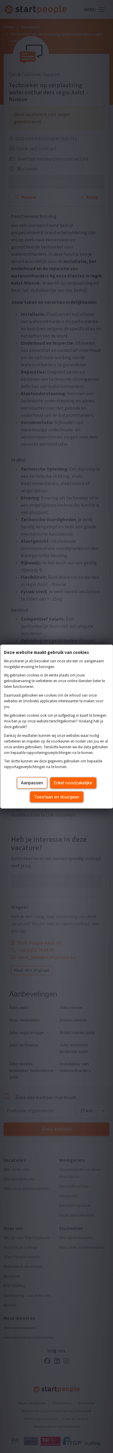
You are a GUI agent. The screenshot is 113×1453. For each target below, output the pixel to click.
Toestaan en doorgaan (56, 796)
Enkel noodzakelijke (73, 783)
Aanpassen (32, 783)
